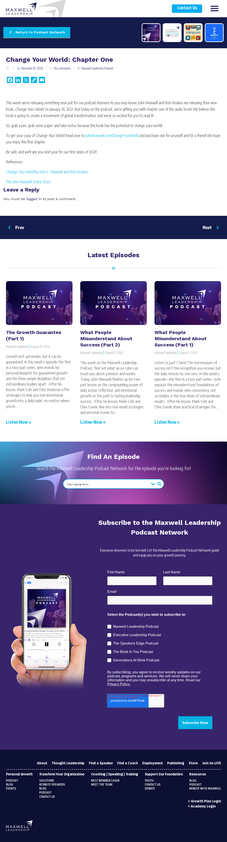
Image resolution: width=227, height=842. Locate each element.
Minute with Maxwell (205, 788)
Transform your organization (61, 774)
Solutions (46, 780)
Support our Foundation (164, 774)
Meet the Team (101, 784)
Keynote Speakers (52, 784)
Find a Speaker (101, 763)
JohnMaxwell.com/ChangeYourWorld (112, 135)
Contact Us (187, 8)
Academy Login (203, 806)
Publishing (175, 763)
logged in (34, 199)
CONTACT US (152, 784)
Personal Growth (19, 774)
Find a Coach (127, 763)
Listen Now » (18, 422)
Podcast (12, 780)
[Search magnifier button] (159, 484)
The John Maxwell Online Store (28, 181)
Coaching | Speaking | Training (114, 774)
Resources (197, 774)
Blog (9, 784)
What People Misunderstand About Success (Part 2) (106, 339)
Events (11, 788)
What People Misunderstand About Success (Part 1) (181, 339)
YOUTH (149, 780)
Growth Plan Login (206, 801)
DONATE (150, 788)
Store (193, 763)
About (42, 763)
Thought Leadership (68, 763)
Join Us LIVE (211, 763)
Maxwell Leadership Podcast (97, 68)
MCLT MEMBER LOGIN (105, 780)
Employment (152, 763)
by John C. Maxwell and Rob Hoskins (47, 171)
